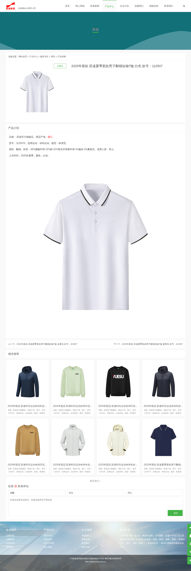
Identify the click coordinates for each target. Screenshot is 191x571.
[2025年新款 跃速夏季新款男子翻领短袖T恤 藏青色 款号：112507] (163, 440)
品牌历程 (10, 535)
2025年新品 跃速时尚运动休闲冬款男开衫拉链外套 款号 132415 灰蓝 (44, 406)
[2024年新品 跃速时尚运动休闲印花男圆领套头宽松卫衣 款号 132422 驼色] (27, 440)
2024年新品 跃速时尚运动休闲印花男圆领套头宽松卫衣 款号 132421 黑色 (137, 406)
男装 (53, 56)
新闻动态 (10, 547)
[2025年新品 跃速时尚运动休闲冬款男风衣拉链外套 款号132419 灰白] (72, 440)
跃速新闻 (94, 6)
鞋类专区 (48, 539)
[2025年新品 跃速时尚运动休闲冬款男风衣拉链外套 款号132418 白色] (118, 440)
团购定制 (153, 6)
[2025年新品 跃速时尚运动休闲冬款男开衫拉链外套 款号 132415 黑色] (163, 381)
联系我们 (168, 6)
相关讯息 (86, 547)
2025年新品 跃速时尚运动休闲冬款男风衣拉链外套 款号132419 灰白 (89, 464)
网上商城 (80, 6)
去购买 (60, 66)
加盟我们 (139, 6)
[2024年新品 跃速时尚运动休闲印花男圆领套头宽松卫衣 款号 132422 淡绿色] (72, 381)
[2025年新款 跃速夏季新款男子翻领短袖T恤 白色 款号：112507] (21, 6)
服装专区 (44, 56)
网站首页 (23, 56)
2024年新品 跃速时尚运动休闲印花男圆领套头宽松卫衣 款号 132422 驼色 (47, 464)
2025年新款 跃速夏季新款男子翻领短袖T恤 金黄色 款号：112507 (47, 344)
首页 (67, 6)
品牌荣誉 (10, 539)
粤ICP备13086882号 (113, 559)
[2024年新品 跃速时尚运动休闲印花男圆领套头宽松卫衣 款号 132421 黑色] (118, 381)
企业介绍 (124, 6)
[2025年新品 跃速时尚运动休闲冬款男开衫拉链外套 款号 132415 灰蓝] (27, 381)
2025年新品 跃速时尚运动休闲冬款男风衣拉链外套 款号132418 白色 (134, 464)
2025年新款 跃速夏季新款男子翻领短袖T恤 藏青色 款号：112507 (152, 344)
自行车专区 (49, 543)
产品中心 (109, 6)
